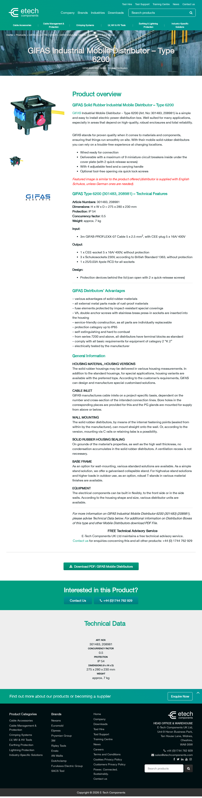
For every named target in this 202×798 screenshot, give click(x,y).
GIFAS (76, 113)
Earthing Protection (21, 744)
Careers (99, 749)
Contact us (188, 4)
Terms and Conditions (107, 754)
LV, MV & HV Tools (117, 25)
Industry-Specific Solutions (180, 25)
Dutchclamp (58, 760)
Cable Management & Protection (53, 25)
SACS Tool (57, 770)
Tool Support (142, 4)
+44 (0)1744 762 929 (117, 600)
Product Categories (23, 714)
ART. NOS (101, 640)
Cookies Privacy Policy (108, 759)
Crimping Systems (85, 25)
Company (68, 12)
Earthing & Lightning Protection (148, 25)
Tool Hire (127, 4)
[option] (37, 116)
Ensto (54, 750)
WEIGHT (101, 673)
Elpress (56, 730)
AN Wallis (57, 755)
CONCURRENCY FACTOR (101, 648)
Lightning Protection (21, 750)
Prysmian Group (61, 735)
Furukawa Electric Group (67, 766)
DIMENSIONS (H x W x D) (101, 665)
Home (9, 34)
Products (21, 34)
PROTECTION (101, 657)
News (176, 4)
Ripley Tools (58, 745)
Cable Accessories (22, 25)
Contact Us (78, 600)
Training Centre (161, 4)
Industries (98, 12)
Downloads (116, 12)
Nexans (56, 720)
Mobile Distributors (118, 68)
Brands (83, 12)
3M (53, 740)
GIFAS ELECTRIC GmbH (43, 34)
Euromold (57, 725)
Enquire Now (180, 696)
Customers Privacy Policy (109, 764)
